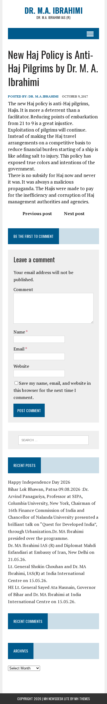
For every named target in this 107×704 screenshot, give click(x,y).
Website (21, 366)
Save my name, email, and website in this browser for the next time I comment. (52, 390)
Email (19, 349)
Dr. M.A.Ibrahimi (43, 96)
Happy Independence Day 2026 (39, 482)
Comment (23, 289)
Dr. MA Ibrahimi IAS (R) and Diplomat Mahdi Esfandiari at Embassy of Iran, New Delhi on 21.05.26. (52, 552)
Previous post (37, 213)
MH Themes (82, 698)
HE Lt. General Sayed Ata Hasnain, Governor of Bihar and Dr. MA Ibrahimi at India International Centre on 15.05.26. (52, 594)
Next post (74, 213)
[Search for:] (53, 440)
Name (19, 332)
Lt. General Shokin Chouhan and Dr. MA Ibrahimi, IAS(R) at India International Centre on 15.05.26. (47, 573)
